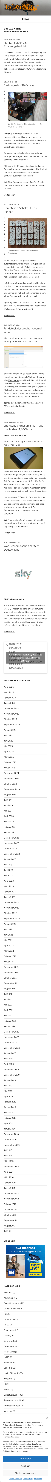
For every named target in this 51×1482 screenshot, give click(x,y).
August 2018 (10, 1107)
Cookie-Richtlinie (15, 1479)
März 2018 (9, 1112)
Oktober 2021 (10, 978)
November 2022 (11, 908)
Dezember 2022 (11, 902)
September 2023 (12, 854)
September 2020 (12, 1048)
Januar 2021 (9, 1026)
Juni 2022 (8, 935)
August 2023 (10, 859)
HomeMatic (9, 1352)
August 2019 (10, 1080)
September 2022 (12, 918)
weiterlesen (9, 195)
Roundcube (13, 380)
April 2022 (9, 945)
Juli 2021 (8, 994)
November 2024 (11, 778)
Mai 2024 (8, 811)
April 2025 (9, 751)
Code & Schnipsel (12, 1309)
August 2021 (10, 989)
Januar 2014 (9, 1188)
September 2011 (11, 1220)
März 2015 (9, 1161)
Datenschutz (28, 1479)
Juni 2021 (8, 999)
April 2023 (9, 881)
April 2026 (9, 687)
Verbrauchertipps (12, 1406)
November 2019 (11, 1069)
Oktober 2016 (10, 1139)
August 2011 (9, 1226)
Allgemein (8, 1298)
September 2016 (12, 1145)
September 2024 (12, 789)
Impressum (38, 1479)
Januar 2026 (9, 703)
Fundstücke (9, 1330)
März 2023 (9, 886)
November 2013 (11, 1199)
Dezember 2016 (11, 1134)
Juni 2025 (8, 741)
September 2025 (12, 724)
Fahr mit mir (9, 1319)
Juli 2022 (8, 929)
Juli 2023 (8, 865)
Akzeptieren (25, 1458)
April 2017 (8, 1123)
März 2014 (9, 1177)
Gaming (7, 1335)
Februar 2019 (10, 1102)
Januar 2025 (9, 768)
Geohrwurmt (10, 1346)
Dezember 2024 (11, 773)
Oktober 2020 (10, 1042)
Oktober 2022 (10, 913)
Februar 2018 (10, 1118)
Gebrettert (9, 1341)
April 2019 (8, 1096)
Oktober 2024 (10, 784)
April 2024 (9, 816)
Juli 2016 (8, 1150)
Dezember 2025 (11, 708)
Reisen (7, 1389)
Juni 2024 (8, 805)
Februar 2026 (10, 698)
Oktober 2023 (10, 848)
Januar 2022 (9, 962)
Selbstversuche (11, 1395)
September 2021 (11, 983)
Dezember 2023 (11, 838)
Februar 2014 (10, 1183)
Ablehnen (25, 1466)
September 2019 (12, 1075)
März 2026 (9, 692)
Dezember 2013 (11, 1193)
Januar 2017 (9, 1129)
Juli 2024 (8, 800)
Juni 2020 (8, 1059)
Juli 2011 (8, 1231)
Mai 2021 (8, 1005)
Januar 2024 (9, 832)
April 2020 (9, 1064)
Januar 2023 (9, 897)
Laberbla (8, 1368)
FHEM (7, 1325)
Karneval (8, 1362)
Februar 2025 (10, 762)
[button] (47, 1417)
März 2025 (9, 757)
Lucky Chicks (10, 1373)
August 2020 (10, 1053)
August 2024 (10, 795)
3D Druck (8, 1292)
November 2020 (11, 1037)
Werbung (8, 1411)
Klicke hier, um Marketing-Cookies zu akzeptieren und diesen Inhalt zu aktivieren (25, 657)
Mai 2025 (8, 746)
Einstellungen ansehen (25, 1473)
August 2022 (10, 924)
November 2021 (11, 972)
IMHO (6, 1357)
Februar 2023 (10, 892)
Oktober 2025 (10, 719)
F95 (6, 1314)
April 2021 (8, 1010)
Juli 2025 (8, 735)
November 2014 (11, 1166)
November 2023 (11, 843)
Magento (8, 1378)
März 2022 (9, 951)
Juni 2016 (8, 1156)
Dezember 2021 (11, 967)
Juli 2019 (8, 1086)
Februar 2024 (10, 827)
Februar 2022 (10, 956)
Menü (26, 19)
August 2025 (10, 730)
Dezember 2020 (11, 1032)
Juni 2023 (8, 870)
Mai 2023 (8, 875)
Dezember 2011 (11, 1209)
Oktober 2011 (10, 1215)
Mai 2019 (8, 1091)
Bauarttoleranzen (12, 1303)
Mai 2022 (8, 940)
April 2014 (8, 1172)
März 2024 (9, 821)
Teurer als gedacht (12, 1400)
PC (5, 1384)
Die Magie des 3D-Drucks (19, 85)
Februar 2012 (10, 1204)
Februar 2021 (10, 1021)
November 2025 (11, 714)
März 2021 (8, 1015)
